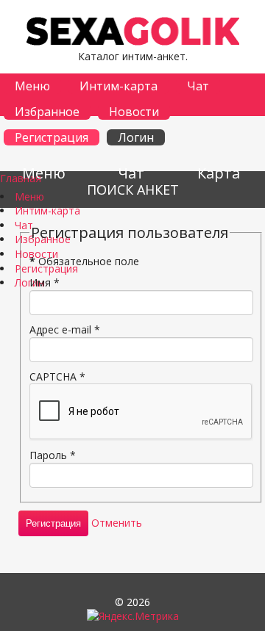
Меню (32, 86)
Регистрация (51, 137)
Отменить (116, 523)
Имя (44, 282)
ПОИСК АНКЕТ (133, 189)
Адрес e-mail (64, 329)
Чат (198, 86)
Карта (218, 173)
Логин (136, 137)
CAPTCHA (57, 376)
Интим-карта (119, 86)
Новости (134, 112)
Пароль (52, 455)
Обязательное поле (84, 261)
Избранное (47, 112)
